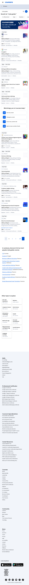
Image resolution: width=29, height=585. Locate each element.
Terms (3, 534)
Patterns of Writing (7, 272)
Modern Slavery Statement (8, 550)
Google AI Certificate (6, 388)
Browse (5, 6)
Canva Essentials (6, 274)
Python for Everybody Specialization (10, 432)
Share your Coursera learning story (9, 460)
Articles (3, 544)
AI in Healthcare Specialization (8, 421)
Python (3, 375)
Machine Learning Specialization (9, 429)
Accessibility (5, 540)
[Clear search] (23, 11)
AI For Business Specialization (8, 417)
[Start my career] (14, 113)
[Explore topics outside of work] (14, 126)
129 (20, 238)
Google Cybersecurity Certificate (9, 389)
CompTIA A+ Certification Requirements (10, 447)
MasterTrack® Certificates (7, 484)
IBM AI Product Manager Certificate (9, 401)
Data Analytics (5, 365)
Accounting (4, 360)
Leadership (4, 475)
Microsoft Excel (5, 371)
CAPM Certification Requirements (9, 445)
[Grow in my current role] (14, 122)
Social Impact (5, 496)
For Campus (4, 492)
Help (3, 538)
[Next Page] (23, 238)
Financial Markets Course (7, 427)
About (3, 471)
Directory (4, 546)
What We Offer (5, 473)
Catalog (3, 479)
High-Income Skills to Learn (8, 453)
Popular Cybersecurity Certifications (10, 458)
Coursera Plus (5, 481)
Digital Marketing (5, 367)
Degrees (4, 486)
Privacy (3, 536)
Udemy (3, 500)
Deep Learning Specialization (8, 423)
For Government (5, 490)
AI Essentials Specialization (8, 415)
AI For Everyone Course (7, 419)
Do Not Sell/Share (6, 551)
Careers (4, 477)
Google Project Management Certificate (10, 395)
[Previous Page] (6, 238)
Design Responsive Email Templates (11, 281)
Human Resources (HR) (7, 369)
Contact (4, 542)
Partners (4, 512)
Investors (4, 532)
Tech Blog (4, 520)
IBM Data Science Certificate (8, 403)
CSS (3, 253)
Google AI (4, 256)
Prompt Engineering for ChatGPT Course (10, 431)
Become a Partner (6, 494)
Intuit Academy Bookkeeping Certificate (10, 405)
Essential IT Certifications (7, 451)
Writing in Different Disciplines (9, 258)
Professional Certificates (7, 482)
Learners (4, 510)
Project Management (6, 373)
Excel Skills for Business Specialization (10, 425)
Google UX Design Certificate (8, 397)
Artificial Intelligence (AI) (7, 362)
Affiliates (4, 548)
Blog (3, 516)
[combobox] (11, 11)
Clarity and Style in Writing (8, 265)
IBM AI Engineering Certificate (8, 399)
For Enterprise (5, 488)
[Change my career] (14, 117)
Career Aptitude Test (6, 443)
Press (3, 531)
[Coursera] (9, 2)
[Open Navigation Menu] (3, 2)
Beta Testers (5, 514)
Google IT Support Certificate (8, 393)
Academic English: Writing (8, 277)
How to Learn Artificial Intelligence (9, 455)
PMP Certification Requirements (9, 456)
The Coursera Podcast (7, 518)
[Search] (26, 11)
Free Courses (5, 498)
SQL (3, 377)
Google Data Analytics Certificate (9, 391)
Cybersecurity (5, 363)
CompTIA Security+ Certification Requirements (12, 449)
